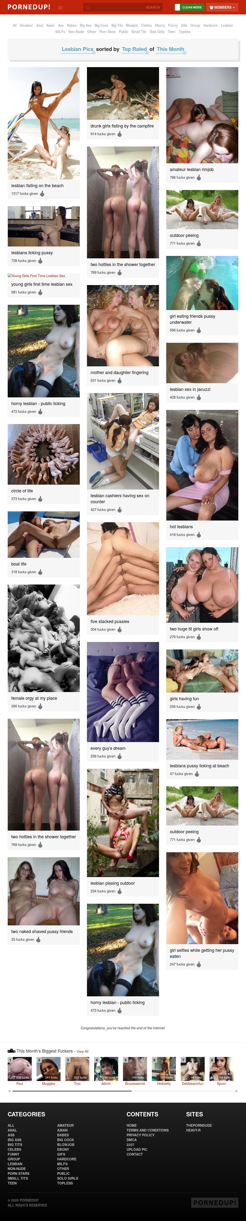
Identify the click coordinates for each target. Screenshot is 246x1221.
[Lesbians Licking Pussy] (44, 226)
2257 (130, 1144)
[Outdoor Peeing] (202, 209)
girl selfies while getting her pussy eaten (202, 953)
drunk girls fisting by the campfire (122, 126)
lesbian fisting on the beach (37, 185)
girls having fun (184, 698)
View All (82, 1051)
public (123, 31)
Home (132, 1125)
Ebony (160, 25)
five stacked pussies (110, 621)
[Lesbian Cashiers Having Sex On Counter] (123, 441)
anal (39, 25)
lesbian (227, 25)
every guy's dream (108, 748)
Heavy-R (193, 1130)
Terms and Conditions (148, 1130)
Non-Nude (76, 31)
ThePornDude (199, 1125)
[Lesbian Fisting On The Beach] (44, 123)
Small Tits (138, 31)
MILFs (60, 31)
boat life (18, 564)
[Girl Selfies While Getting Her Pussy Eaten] (202, 898)
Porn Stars (107, 31)
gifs (184, 25)
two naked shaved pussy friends (42, 931)
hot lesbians (181, 526)
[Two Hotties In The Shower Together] (123, 202)
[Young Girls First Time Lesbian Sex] (44, 275)
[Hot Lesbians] (202, 465)
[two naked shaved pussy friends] (44, 891)
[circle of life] (44, 454)
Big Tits (117, 25)
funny (173, 25)
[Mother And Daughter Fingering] (123, 325)
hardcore (210, 25)
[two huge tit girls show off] (202, 585)
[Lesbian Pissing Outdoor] (123, 823)
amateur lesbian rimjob (192, 169)
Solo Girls (157, 31)
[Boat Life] (44, 534)
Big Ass (85, 25)
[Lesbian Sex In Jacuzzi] (202, 363)
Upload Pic (137, 1149)
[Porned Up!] (29, 7)
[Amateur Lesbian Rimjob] (202, 115)
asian (50, 25)
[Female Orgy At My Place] (44, 638)
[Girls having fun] (202, 671)
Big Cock (101, 25)
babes (72, 25)
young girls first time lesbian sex (42, 284)
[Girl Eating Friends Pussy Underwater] (202, 283)
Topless (185, 31)
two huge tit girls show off (194, 629)
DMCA (132, 1139)
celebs (146, 25)
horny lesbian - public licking (38, 403)
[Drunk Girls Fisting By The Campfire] (123, 93)
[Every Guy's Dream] (123, 692)
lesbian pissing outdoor (113, 883)
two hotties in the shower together (123, 264)
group (195, 25)
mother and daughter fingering (119, 372)
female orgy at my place (34, 698)
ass (61, 25)
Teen (171, 31)
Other (91, 31)
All (15, 25)
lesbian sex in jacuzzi (190, 389)
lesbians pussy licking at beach (199, 766)
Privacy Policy (140, 1134)
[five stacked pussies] (123, 568)
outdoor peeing (184, 235)
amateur (26, 25)
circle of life (22, 491)
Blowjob (132, 25)
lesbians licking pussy (32, 252)
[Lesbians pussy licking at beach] (202, 739)
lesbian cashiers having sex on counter (120, 498)
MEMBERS (222, 7)
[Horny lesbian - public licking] (44, 351)
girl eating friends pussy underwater (192, 319)
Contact (135, 1154)
